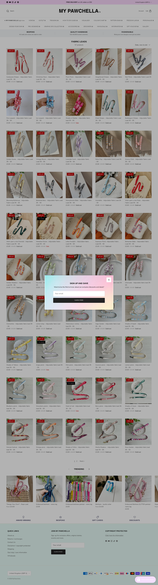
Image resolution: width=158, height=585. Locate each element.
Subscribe (79, 300)
